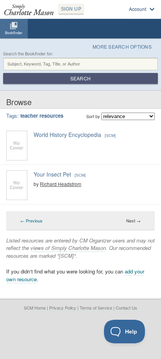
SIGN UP (71, 9)
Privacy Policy (62, 307)
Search (80, 78)
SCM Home (35, 307)
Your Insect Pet (52, 174)
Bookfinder (13, 32)
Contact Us (126, 307)
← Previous (31, 220)
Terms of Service (96, 307)
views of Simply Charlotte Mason (68, 247)
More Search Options (122, 46)
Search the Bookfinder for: (28, 53)
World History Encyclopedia (67, 134)
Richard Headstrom (60, 183)
